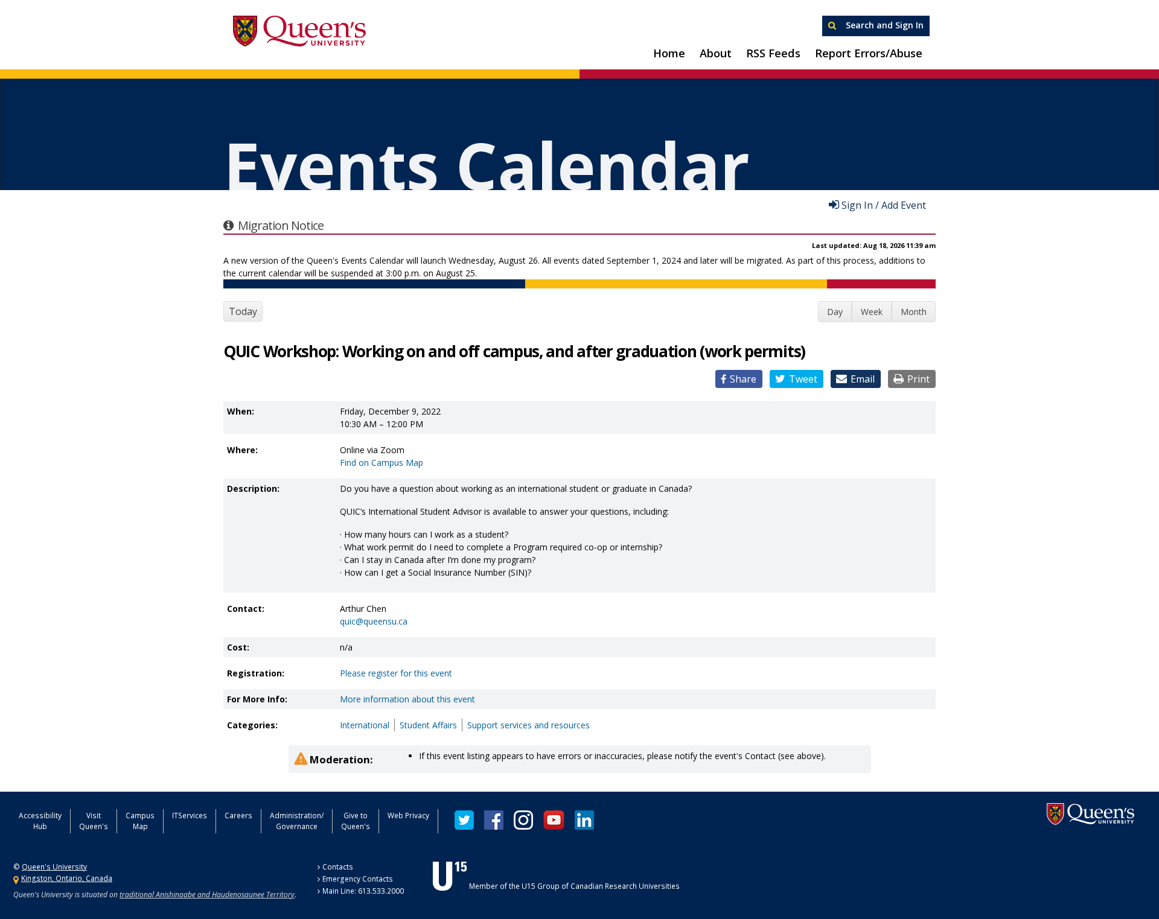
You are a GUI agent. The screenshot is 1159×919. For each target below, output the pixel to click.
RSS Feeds (773, 53)
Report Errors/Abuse (868, 53)
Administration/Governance (297, 821)
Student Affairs (428, 725)
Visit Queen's (93, 821)
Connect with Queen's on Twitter (464, 820)
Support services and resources (528, 725)
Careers (238, 815)
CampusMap (140, 821)
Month (914, 311)
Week (872, 311)
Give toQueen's (355, 821)
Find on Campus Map (381, 462)
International (364, 725)
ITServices (189, 815)
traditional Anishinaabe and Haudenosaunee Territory (207, 894)
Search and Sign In (883, 25)
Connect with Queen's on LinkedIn (584, 820)
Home (669, 53)
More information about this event (407, 699)
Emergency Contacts (357, 879)
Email (863, 379)
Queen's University (299, 31)
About (716, 53)
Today (243, 311)
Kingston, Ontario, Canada (66, 878)
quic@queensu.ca (373, 621)
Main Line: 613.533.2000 (363, 891)
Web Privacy (408, 815)
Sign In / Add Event (883, 205)
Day (835, 311)
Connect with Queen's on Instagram (523, 820)
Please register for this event (396, 673)
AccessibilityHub (40, 821)
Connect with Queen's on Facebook (493, 820)
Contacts (337, 867)
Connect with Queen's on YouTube (553, 820)
